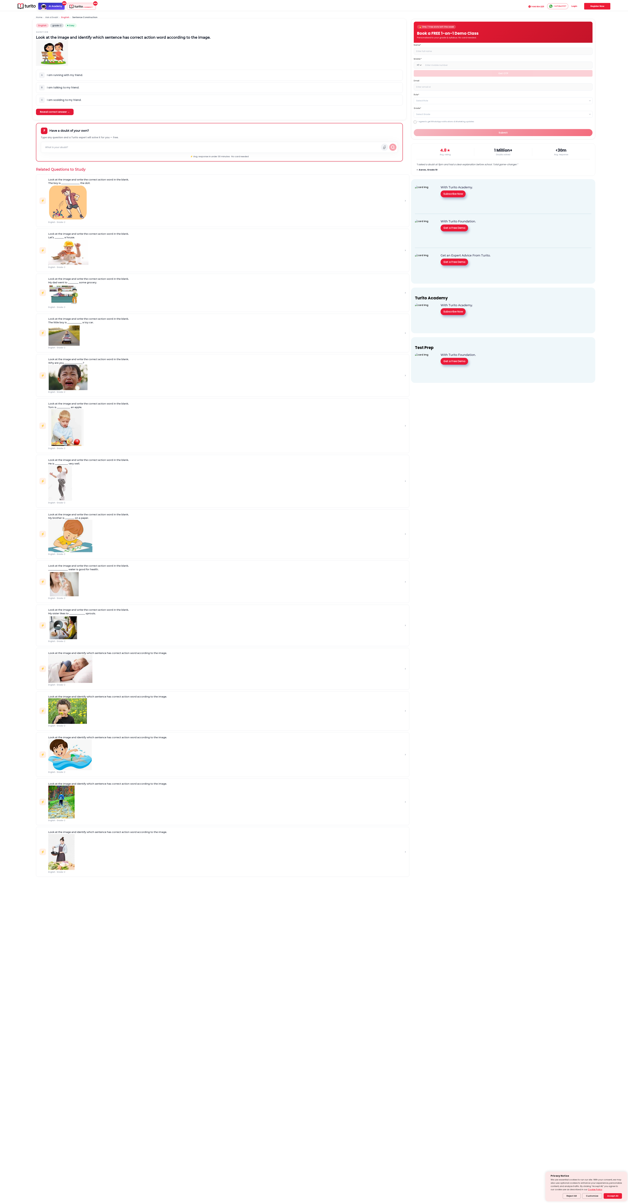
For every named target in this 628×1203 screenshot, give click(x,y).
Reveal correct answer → (55, 111)
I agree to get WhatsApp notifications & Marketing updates (446, 121)
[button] (219, 75)
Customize (592, 1195)
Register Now (597, 6)
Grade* (417, 108)
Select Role (422, 100)
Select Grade (423, 114)
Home (39, 17)
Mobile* (417, 58)
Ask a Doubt (51, 17)
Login (574, 6)
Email (416, 80)
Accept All (612, 1195)
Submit (503, 132)
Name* (417, 44)
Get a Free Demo (454, 228)
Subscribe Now (453, 194)
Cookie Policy (595, 1189)
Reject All (572, 1195)
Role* (416, 94)
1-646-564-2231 (537, 6)
